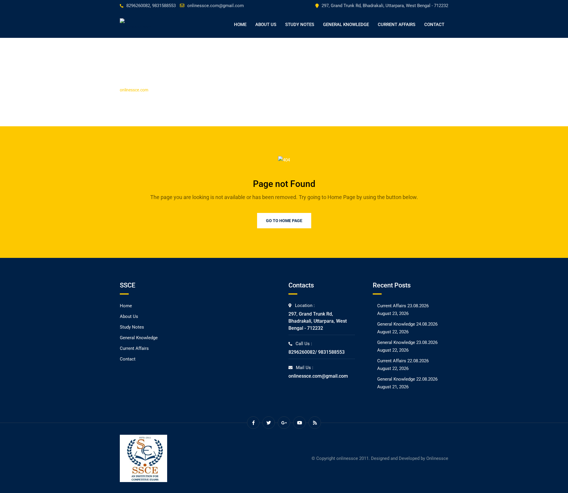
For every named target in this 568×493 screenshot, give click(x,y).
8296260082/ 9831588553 (316, 352)
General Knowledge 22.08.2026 (407, 379)
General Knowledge (346, 24)
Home (240, 24)
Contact (434, 24)
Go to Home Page (284, 220)
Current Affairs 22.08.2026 (403, 360)
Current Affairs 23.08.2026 (403, 305)
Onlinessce (437, 458)
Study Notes (299, 24)
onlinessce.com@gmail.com (215, 5)
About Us (265, 24)
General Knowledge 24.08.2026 (407, 324)
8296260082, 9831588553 (151, 5)
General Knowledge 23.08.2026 (407, 342)
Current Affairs (396, 24)
